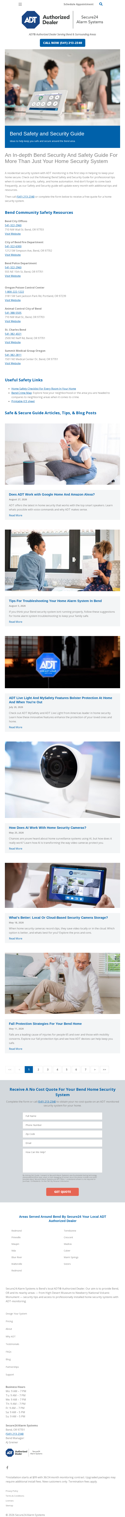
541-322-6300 (13, 246)
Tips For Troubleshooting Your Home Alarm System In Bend (55, 601)
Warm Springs (71, 1257)
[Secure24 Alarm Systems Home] (62, 20)
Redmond (16, 1230)
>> (104, 1069)
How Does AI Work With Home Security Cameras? (47, 827)
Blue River (16, 1257)
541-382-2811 (13, 355)
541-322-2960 (13, 225)
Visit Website (13, 234)
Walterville (16, 1263)
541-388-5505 (13, 313)
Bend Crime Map (21, 393)
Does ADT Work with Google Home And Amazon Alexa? (52, 494)
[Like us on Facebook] (7, 1468)
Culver (67, 1250)
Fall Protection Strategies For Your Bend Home (45, 1023)
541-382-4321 (13, 334)
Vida (13, 1250)
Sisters (67, 1263)
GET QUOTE (62, 1192)
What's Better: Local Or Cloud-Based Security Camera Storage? (58, 917)
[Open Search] (101, 4)
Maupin (15, 1243)
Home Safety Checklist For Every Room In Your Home (43, 388)
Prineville (16, 1237)
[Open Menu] (20, 4)
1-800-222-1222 (14, 292)
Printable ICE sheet (23, 401)
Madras (68, 1243)
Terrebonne (70, 1230)
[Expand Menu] (34, 30)
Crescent (68, 1237)
